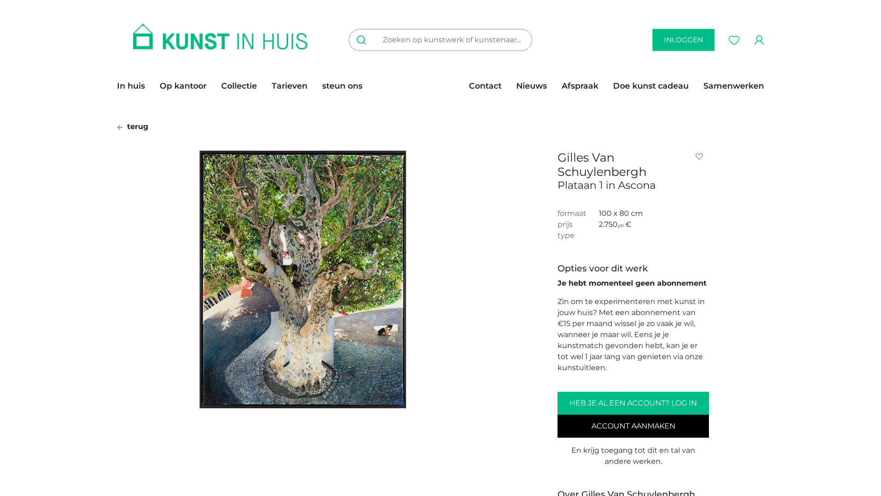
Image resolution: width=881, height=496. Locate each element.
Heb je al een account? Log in (633, 403)
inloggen (683, 39)
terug (136, 126)
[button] (701, 157)
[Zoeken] (363, 40)
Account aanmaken (633, 426)
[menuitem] (134, 86)
